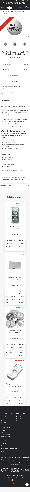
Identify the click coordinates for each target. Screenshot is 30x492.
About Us (3, 430)
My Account (4, 418)
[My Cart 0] (25, 7)
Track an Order (19, 418)
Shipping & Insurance (6, 436)
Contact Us (4, 416)
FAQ (2, 432)
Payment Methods (5, 434)
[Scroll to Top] (26, 484)
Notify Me (15, 81)
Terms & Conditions (5, 422)
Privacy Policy (4, 420)
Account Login (19, 416)
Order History (19, 420)
